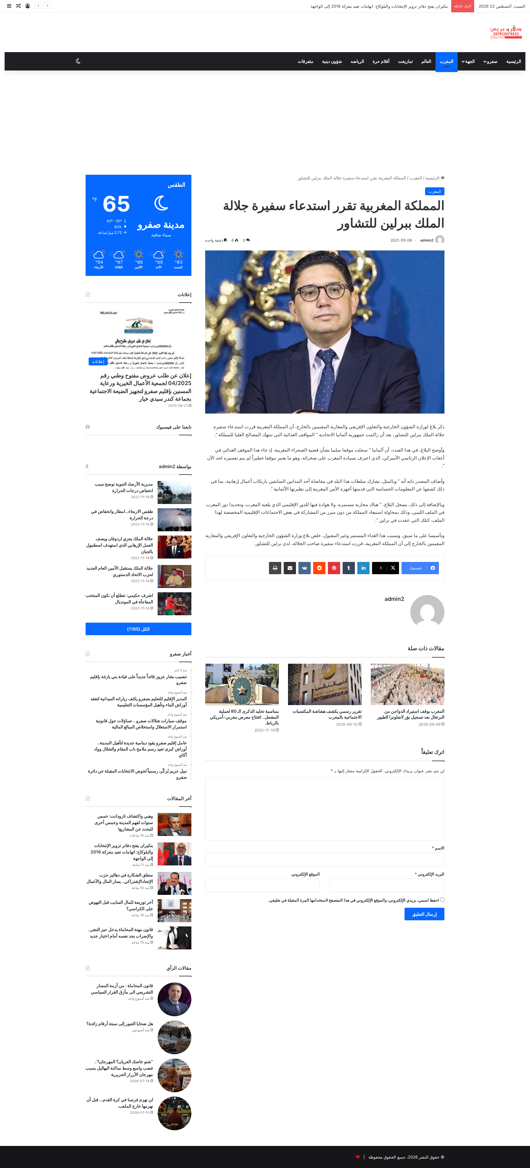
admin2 (426, 240)
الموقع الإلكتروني (305, 874)
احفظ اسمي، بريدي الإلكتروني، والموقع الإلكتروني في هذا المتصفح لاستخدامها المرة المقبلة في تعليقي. (353, 900)
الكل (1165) (138, 629)
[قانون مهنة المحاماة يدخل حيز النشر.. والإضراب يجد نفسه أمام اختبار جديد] (174, 937)
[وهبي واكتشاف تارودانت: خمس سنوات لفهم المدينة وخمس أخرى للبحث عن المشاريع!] (174, 824)
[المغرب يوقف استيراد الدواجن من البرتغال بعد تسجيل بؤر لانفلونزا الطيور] (407, 684)
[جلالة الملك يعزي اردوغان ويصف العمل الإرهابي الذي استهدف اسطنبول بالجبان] (174, 547)
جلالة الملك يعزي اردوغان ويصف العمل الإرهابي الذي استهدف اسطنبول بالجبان (119, 545)
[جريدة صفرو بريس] (505, 32)
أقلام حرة (381, 61)
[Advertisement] (265, 123)
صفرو (492, 61)
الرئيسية (513, 61)
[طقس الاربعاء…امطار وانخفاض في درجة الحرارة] (174, 519)
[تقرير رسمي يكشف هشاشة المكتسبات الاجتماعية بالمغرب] (325, 684)
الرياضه (357, 61)
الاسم (438, 847)
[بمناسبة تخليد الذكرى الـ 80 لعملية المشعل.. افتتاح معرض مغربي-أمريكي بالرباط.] (242, 684)
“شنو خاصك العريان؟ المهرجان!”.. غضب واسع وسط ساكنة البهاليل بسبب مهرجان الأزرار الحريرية (119, 1068)
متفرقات (305, 61)
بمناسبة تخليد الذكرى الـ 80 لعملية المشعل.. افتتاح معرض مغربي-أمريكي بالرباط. (244, 716)
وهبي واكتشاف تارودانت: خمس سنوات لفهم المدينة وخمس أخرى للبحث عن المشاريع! (123, 822)
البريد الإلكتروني (429, 874)
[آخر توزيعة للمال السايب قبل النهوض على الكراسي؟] (174, 910)
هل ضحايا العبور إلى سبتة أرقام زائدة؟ (119, 1023)
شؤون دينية (332, 61)
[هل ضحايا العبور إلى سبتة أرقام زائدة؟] (174, 1037)
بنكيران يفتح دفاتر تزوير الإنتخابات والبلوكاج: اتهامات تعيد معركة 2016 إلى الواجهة (121, 852)
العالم (426, 61)
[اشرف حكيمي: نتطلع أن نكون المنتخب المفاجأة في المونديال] (174, 603)
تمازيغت (405, 61)
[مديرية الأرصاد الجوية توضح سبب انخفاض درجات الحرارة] (174, 492)
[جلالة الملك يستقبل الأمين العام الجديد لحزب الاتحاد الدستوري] (174, 576)
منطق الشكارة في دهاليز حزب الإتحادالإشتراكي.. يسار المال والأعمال (389, 6)
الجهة (470, 61)
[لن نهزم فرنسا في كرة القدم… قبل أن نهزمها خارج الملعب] (174, 1113)
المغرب (446, 61)
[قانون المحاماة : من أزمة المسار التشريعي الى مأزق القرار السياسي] (174, 999)
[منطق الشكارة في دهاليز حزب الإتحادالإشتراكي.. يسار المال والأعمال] (174, 883)
